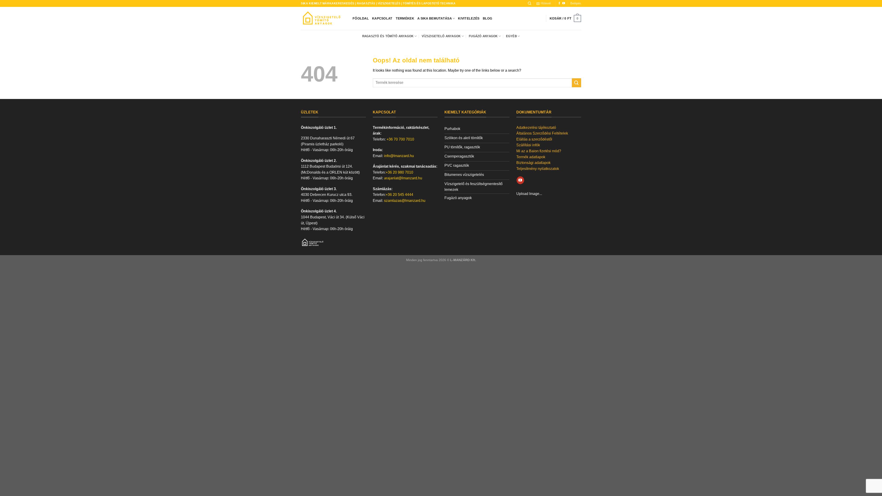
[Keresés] (529, 3)
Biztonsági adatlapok (533, 163)
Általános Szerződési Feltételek (542, 133)
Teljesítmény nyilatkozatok (537, 169)
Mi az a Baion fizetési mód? (538, 151)
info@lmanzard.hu (399, 156)
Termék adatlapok (530, 157)
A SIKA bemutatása (434, 18)
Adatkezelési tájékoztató (536, 128)
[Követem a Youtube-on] (563, 3)
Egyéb (511, 36)
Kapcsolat (382, 18)
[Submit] (576, 82)
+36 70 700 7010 (400, 139)
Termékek (405, 18)
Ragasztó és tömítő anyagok (388, 36)
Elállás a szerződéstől (534, 139)
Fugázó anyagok (483, 36)
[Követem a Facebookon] (559, 3)
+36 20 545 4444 (399, 195)
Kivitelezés (468, 18)
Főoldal (361, 18)
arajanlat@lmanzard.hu (403, 178)
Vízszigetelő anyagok (441, 36)
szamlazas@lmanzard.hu (404, 201)
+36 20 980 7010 (399, 172)
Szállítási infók (528, 145)
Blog (487, 18)
